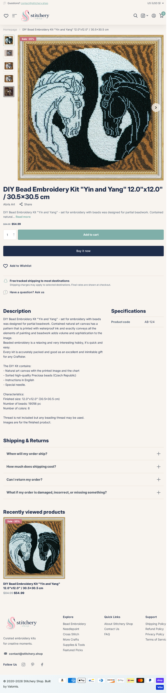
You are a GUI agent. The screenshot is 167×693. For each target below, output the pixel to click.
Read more (23, 216)
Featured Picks (73, 650)
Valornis (19, 686)
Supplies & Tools (74, 644)
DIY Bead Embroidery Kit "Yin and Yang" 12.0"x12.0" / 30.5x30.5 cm (31, 586)
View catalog (14, 15)
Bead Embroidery (74, 623)
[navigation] (8, 40)
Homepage (10, 29)
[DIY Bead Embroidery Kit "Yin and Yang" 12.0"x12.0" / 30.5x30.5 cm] (34, 548)
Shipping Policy (155, 623)
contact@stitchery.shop (34, 3)
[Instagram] (23, 664)
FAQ (107, 634)
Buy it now (83, 251)
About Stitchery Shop (118, 623)
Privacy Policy (154, 634)
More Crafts (71, 639)
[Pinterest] (33, 664)
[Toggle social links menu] (144, 15)
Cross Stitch (71, 634)
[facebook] (42, 664)
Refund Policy (154, 629)
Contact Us (111, 629)
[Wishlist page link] (6, 16)
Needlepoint (71, 629)
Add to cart (91, 234)
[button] (14, 231)
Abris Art (9, 204)
